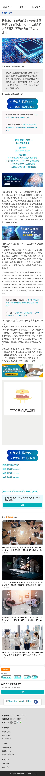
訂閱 (22, 691)
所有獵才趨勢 (7, 12)
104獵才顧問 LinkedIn (10, 473)
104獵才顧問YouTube (10, 477)
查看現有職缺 (6, 732)
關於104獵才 (6, 764)
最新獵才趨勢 (6, 751)
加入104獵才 (6, 767)
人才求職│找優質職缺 (22, 106)
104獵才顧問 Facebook (11, 469)
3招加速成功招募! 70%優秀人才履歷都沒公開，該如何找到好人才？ (22, 127)
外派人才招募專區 (8, 754)
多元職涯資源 (6, 738)
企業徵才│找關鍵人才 (22, 101)
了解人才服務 (6, 735)
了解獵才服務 (6, 748)
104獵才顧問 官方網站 (10, 465)
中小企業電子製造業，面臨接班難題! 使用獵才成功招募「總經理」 (22, 303)
